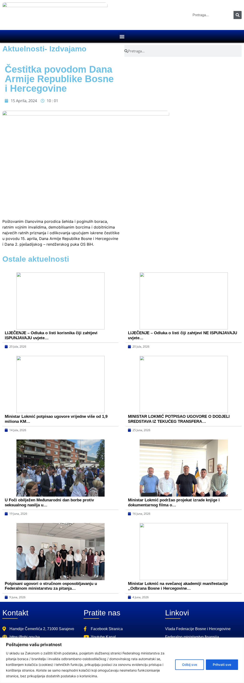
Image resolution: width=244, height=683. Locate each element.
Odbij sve (189, 665)
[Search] (238, 15)
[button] (122, 36)
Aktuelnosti (23, 49)
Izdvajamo (67, 49)
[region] (122, 660)
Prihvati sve (222, 665)
